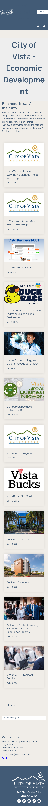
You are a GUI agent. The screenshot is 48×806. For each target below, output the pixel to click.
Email (4, 758)
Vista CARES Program (19, 453)
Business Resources (18, 582)
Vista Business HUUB (19, 267)
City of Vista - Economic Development (24, 67)
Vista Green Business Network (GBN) (19, 408)
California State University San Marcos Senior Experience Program (22, 628)
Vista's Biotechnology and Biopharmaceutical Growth (23, 361)
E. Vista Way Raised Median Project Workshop (23, 222)
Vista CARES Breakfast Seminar (20, 676)
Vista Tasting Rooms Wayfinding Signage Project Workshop (23, 175)
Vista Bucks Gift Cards (20, 496)
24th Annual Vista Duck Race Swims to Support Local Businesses (24, 314)
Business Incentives (18, 539)
